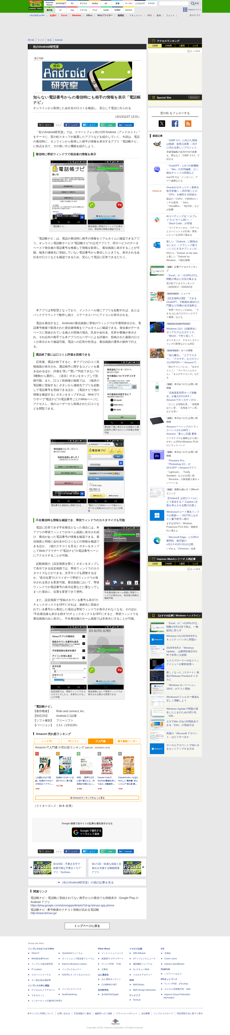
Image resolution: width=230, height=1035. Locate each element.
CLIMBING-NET (109, 984)
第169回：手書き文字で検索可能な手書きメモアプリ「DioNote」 (67, 868)
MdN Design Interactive (144, 990)
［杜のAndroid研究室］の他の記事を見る (87, 882)
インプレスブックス (71, 989)
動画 (159, 15)
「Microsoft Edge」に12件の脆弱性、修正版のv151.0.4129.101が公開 (182, 541)
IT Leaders (36, 969)
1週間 (182, 45)
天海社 (167, 953)
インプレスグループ (163, 1013)
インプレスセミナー (71, 969)
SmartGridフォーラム (72, 953)
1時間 (155, 45)
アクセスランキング (168, 40)
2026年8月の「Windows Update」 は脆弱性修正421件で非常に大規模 (181, 651)
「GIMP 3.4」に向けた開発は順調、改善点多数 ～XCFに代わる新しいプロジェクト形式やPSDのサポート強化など (182, 147)
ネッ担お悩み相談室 (41, 980)
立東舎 (105, 969)
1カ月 (195, 45)
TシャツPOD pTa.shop (176, 983)
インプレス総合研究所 (42, 964)
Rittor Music (104, 948)
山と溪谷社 (103, 974)
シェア (74, 125)
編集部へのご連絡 (103, 1013)
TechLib (137, 1000)
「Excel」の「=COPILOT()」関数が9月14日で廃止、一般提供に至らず (182, 627)
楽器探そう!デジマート (113, 958)
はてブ (92, 125)
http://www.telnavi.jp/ (44, 913)
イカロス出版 (135, 948)
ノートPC (46, 741)
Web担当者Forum (40, 958)
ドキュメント (135, 15)
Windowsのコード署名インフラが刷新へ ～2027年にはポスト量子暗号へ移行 (182, 515)
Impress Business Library (74, 964)
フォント (170, 15)
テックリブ (134, 995)
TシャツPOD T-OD (111, 964)
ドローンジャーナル (41, 974)
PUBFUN (165, 969)
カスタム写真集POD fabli (177, 989)
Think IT (35, 953)
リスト (59, 125)
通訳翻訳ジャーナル (142, 964)
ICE (162, 948)
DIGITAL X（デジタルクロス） (76, 974)
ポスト (48, 125)
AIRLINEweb (139, 953)
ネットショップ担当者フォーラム (78, 958)
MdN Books (138, 984)
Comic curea (170, 958)
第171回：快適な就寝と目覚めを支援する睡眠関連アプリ (106, 868)
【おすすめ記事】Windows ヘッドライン (179, 615)
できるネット (37, 995)
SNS (149, 15)
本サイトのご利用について (40, 1013)
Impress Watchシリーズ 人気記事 (176, 559)
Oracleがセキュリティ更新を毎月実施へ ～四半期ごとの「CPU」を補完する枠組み (182, 191)
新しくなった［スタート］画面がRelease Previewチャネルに (182, 676)
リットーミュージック (112, 953)
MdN (131, 980)
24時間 (168, 45)
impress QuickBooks (174, 964)
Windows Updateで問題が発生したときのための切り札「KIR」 (182, 712)
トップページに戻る (87, 925)
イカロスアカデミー (142, 974)
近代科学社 (103, 990)
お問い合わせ (63, 1013)
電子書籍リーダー (128, 741)
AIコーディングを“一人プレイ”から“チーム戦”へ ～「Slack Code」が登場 (181, 220)
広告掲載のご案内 (82, 1013)
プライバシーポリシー (126, 1013)
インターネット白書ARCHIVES (46, 1000)
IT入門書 (101, 741)
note (110, 125)
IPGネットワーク (169, 979)
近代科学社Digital (110, 994)
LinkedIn (128, 125)
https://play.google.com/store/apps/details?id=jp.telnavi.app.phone (72, 905)
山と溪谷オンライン (111, 979)
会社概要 (145, 1013)
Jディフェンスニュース (144, 958)
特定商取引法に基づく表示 (190, 1013)
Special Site (164, 97)
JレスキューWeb (141, 969)
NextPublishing (69, 994)
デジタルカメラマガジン (43, 990)
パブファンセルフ (173, 974)
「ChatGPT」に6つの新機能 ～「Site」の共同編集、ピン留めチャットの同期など (182, 169)
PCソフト (73, 741)
